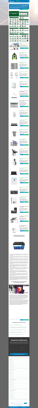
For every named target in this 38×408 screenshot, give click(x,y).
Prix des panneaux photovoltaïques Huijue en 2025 (24, 3)
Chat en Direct (24, 407)
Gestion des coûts (11, 375)
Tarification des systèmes (12, 387)
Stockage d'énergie (11, 372)
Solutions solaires (11, 360)
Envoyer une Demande (13, 407)
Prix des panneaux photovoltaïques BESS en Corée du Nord (16, 334)
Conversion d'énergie (12, 394)
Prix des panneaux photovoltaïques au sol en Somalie (16, 332)
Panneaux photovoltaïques (12, 365)
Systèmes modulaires (12, 384)
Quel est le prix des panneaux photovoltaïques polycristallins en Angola (18, 327)
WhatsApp (24, 77)
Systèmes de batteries (12, 369)
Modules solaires (11, 391)
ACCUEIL (19, 3)
